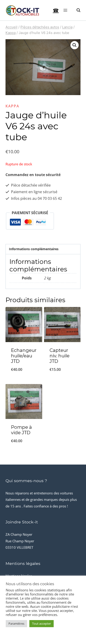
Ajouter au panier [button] (24, 378)
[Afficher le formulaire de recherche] (76, 10)
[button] (74, 45)
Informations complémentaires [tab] (33, 249)
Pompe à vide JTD (21, 429)
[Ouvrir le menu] (65, 10)
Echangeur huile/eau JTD (23, 356)
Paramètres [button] (16, 623)
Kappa (12, 106)
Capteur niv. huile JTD (59, 356)
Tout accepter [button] (41, 623)
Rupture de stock (62, 381)
